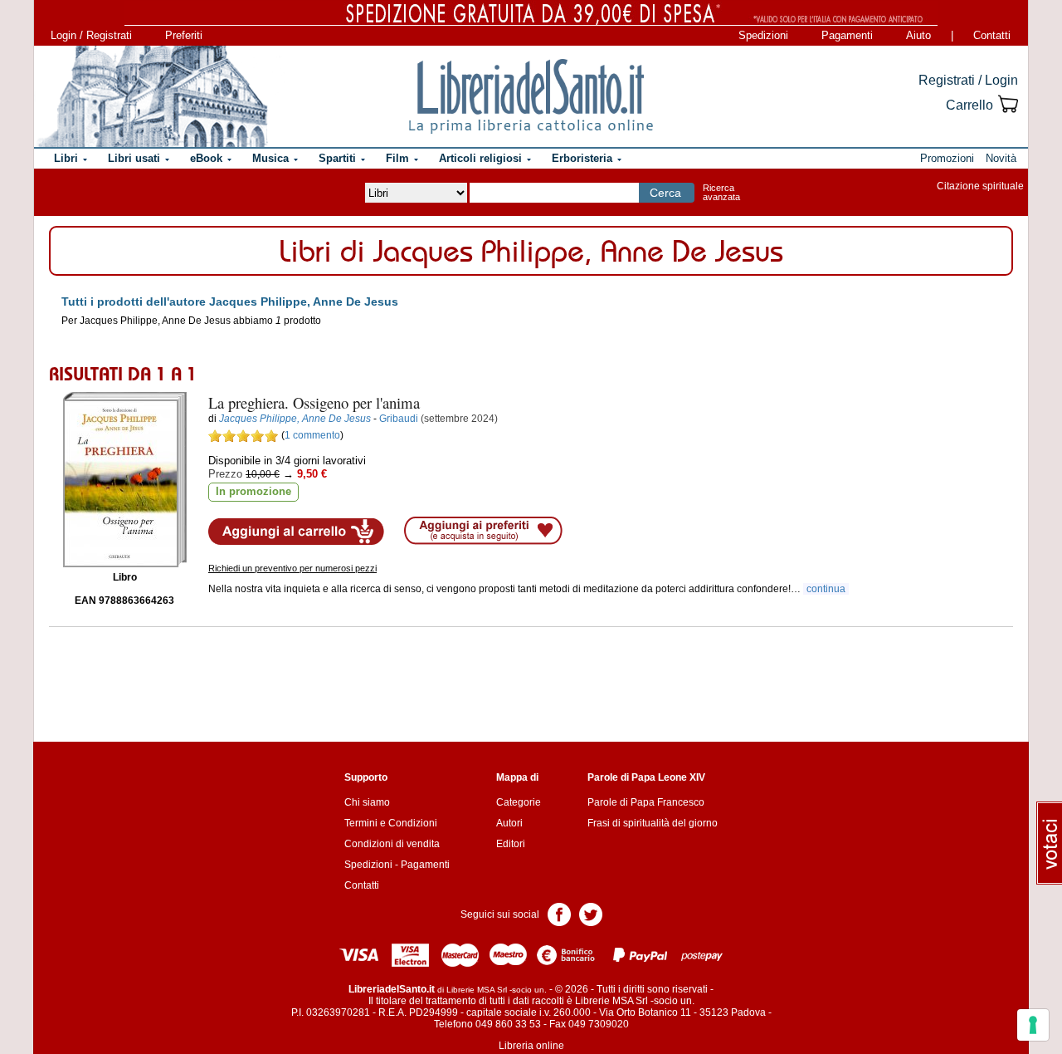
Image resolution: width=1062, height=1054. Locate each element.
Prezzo (225, 474)
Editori (510, 844)
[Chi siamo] (152, 96)
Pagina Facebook (559, 913)
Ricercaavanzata (721, 192)
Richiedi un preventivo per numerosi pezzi (292, 568)
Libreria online (531, 1046)
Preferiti (183, 35)
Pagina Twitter (590, 913)
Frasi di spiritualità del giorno (652, 823)
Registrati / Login (968, 80)
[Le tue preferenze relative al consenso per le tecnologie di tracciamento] (1033, 1025)
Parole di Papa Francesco (645, 802)
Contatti (992, 35)
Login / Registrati (91, 35)
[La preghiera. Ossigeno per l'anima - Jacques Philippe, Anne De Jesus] (125, 479)
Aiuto (918, 35)
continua (826, 589)
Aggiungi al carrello (296, 531)
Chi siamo (367, 802)
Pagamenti (847, 35)
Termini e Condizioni (390, 823)
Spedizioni (763, 35)
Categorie (518, 802)
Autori (509, 823)
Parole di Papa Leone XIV (646, 777)
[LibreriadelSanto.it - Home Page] (531, 96)
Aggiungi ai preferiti (483, 531)
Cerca (665, 192)
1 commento (312, 435)
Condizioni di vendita (392, 844)
